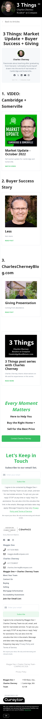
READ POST (9, 241)
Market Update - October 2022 (17, 152)
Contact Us (8, 579)
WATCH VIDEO (10, 166)
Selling (6, 587)
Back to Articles (12, 21)
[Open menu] (39, 4)
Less (8, 231)
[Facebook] (4, 540)
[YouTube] (9, 540)
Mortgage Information (13, 591)
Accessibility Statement (13, 595)
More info (28, 710)
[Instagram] (13, 540)
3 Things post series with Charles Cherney (20, 365)
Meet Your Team (10, 575)
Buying (6, 583)
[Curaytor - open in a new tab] (14, 702)
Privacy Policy (21, 672)
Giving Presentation (20, 303)
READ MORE (9, 381)
